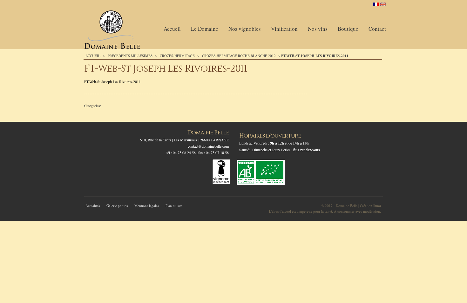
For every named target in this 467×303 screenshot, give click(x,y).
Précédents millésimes (130, 55)
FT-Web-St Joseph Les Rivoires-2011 (112, 81)
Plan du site (174, 205)
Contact (377, 28)
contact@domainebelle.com (208, 146)
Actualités (92, 205)
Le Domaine (204, 28)
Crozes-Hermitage (177, 55)
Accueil (172, 28)
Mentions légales (146, 205)
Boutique (348, 28)
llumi (377, 205)
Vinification (284, 28)
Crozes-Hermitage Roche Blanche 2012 (239, 55)
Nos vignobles (244, 28)
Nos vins (318, 28)
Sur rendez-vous (306, 149)
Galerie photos (117, 205)
